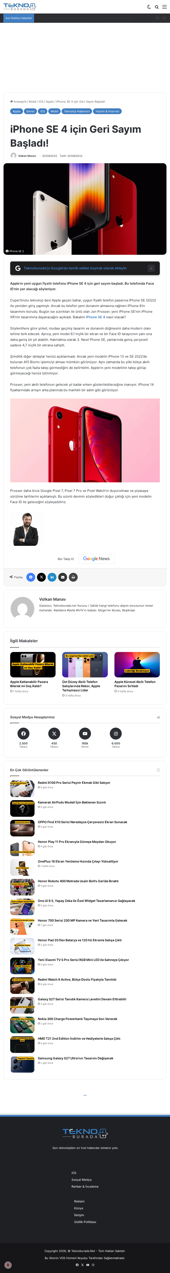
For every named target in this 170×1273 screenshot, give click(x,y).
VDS (62, 1258)
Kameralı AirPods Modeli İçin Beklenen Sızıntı (72, 802)
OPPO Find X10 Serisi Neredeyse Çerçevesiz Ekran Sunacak (82, 822)
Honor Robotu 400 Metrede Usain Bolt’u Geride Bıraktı (78, 881)
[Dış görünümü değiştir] (149, 8)
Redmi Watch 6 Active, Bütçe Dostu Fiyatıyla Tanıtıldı (77, 979)
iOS (41, 101)
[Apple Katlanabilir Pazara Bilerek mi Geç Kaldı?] (33, 665)
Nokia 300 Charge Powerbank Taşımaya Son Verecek (77, 1019)
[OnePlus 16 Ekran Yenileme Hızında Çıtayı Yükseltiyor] (22, 867)
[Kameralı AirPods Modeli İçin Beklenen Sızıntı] (22, 808)
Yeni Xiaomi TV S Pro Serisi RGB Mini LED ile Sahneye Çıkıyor (83, 960)
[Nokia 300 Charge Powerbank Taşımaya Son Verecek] (22, 1025)
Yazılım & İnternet (107, 111)
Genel (30, 111)
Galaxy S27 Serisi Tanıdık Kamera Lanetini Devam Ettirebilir (82, 999)
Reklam (79, 1201)
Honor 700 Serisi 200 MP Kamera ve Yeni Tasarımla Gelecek (82, 920)
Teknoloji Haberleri (77, 111)
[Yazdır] (73, 577)
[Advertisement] (85, 56)
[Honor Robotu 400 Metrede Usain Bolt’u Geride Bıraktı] (22, 887)
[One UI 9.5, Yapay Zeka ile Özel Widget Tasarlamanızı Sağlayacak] (22, 907)
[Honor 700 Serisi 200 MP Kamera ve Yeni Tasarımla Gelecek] (22, 926)
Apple (50, 101)
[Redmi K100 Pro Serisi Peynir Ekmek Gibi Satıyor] (22, 788)
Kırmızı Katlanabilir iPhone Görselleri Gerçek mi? (69, 18)
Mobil (32, 101)
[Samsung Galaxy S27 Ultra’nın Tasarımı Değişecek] (22, 1064)
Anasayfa (19, 101)
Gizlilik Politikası (85, 1222)
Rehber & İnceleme (85, 1186)
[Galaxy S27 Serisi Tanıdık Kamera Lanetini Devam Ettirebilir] (22, 1005)
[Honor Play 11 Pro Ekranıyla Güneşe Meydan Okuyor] (22, 848)
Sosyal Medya (81, 1179)
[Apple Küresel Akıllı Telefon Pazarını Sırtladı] (137, 665)
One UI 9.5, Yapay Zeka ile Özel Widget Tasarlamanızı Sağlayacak (86, 901)
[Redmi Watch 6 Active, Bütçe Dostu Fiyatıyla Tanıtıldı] (22, 985)
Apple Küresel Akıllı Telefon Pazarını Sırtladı (135, 684)
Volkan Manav (27, 155)
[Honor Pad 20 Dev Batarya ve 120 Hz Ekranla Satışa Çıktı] (22, 946)
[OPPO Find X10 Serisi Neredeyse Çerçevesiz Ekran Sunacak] (22, 828)
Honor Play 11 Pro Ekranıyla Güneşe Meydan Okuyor (77, 842)
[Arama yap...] (157, 8)
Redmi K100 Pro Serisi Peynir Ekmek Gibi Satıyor (74, 782)
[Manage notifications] (8, 1265)
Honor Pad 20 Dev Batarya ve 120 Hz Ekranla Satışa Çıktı (80, 940)
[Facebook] (30, 577)
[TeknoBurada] (20, 6)
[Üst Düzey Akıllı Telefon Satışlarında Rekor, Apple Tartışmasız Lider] (85, 665)
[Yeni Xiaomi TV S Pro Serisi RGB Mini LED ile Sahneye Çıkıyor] (22, 966)
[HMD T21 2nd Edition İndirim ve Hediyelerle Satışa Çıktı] (22, 1044)
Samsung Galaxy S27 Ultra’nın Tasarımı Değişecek (75, 1058)
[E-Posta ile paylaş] (62, 577)
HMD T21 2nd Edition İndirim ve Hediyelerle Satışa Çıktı (79, 1038)
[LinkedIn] (52, 577)
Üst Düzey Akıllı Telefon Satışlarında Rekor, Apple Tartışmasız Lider (81, 686)
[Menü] (164, 8)
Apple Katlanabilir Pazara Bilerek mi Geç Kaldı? (29, 684)
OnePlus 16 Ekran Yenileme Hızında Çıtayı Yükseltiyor (78, 861)
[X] (41, 577)
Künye (78, 1208)
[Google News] (96, 559)
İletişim (79, 1215)
